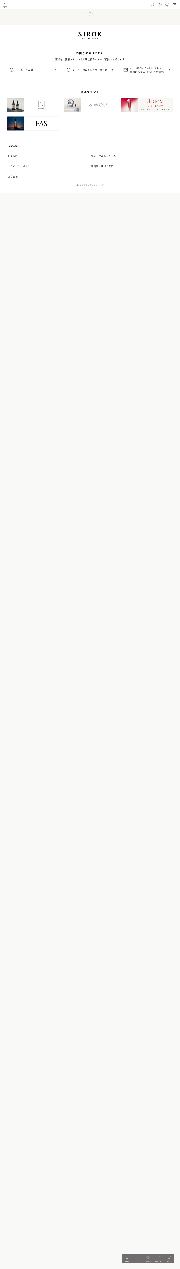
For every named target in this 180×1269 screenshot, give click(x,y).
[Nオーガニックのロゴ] (5, 4)
